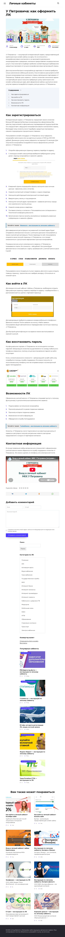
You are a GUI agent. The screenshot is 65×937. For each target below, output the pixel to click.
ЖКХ (23, 582)
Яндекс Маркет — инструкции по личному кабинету (32, 752)
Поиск (22, 542)
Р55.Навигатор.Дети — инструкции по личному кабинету (29, 672)
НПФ (23, 615)
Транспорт (25, 626)
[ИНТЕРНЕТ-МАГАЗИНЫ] (32, 748)
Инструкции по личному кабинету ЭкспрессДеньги (44, 881)
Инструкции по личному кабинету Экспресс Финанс (44, 849)
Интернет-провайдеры (30, 593)
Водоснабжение (27, 571)
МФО (9, 39)
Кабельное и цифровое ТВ (31, 601)
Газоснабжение (27, 575)
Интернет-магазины (28, 589)
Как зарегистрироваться (20, 94)
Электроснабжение (28, 630)
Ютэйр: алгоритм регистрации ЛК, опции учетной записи (31, 726)
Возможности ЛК (17, 103)
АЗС (23, 564)
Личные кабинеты (22, 3)
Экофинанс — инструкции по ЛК (18, 880)
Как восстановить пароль (20, 100)
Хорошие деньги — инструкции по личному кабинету (46, 912)
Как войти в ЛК (16, 97)
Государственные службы (30, 578)
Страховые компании (29, 623)
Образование (26, 619)
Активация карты (27, 567)
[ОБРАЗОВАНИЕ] (32, 667)
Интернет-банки (27, 586)
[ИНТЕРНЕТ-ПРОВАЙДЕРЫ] (32, 695)
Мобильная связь (27, 608)
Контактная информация (20, 105)
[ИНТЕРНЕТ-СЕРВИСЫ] (32, 722)
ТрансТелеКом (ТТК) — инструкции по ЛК (28, 779)
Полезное (25, 560)
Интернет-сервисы (28, 597)
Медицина (25, 604)
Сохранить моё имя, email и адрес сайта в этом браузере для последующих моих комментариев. (31, 530)
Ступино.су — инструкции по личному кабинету (31, 699)
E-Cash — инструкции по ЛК (16, 912)
